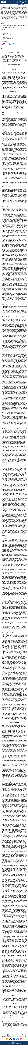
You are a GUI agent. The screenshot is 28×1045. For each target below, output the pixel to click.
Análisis (8, 48)
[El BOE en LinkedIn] (17, 1040)
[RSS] (7, 1040)
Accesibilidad (9, 1035)
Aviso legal (23, 1034)
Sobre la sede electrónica (12, 1034)
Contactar (4, 1034)
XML (13, 43)
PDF (5, 43)
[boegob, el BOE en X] (10, 1040)
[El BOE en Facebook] (14, 1040)
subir (24, 1030)
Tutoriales (16, 1036)
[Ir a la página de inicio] (3, 2)
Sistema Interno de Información (7, 1036)
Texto (2, 48)
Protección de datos (17, 1035)
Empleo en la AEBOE (23, 1036)
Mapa (19, 1034)
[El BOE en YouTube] (21, 1040)
